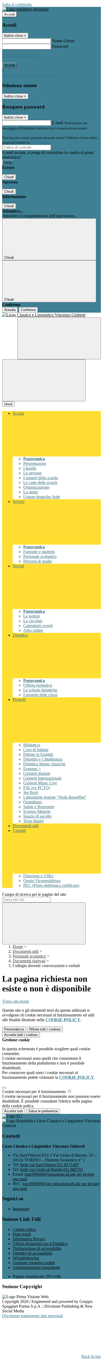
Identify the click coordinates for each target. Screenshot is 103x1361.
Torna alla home (15, 1001)
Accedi (9, 14)
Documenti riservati (29, 961)
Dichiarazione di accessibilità (37, 1248)
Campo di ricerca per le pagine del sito (34, 894)
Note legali (22, 1234)
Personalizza (14, 1029)
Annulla (10, 310)
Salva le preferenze (43, 1111)
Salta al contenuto (17, 4)
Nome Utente (63, 41)
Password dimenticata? (21, 56)
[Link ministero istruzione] (25, 9)
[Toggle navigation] (44, 380)
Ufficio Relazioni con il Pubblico (40, 1243)
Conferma (28, 310)
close (8, 404)
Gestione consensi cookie (34, 1262)
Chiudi (9, 177)
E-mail (57, 122)
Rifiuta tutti (45, 1029)
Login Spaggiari (42, 142)
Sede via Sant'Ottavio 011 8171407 (49, 1164)
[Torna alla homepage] (51, 315)
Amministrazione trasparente (36, 1267)
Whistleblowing (26, 1258)
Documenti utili (26, 951)
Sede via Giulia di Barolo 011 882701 (51, 1169)
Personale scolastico (29, 956)
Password (60, 46)
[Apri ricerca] (59, 338)
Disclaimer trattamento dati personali (32, 1315)
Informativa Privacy (29, 1239)
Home (18, 946)
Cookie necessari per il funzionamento (34, 1091)
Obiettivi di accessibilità (32, 1253)
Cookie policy (24, 1229)
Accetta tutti (21, 1035)
